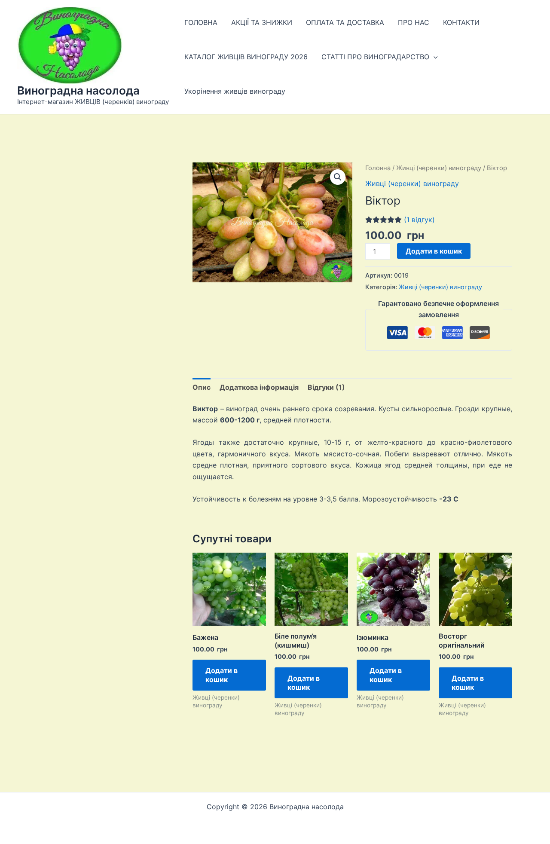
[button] (433, 57)
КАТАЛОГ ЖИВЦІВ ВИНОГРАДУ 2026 (246, 56)
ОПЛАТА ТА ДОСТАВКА (345, 22)
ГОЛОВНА (200, 22)
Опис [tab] (201, 387)
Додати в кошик (434, 251)
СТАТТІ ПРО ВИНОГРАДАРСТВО (375, 56)
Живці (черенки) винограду (438, 168)
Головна (378, 168)
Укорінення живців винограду (234, 91)
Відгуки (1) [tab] (326, 387)
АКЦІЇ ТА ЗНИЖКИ (261, 22)
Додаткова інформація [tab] (259, 387)
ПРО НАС (413, 22)
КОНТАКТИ (461, 22)
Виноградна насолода (78, 90)
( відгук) (419, 219)
